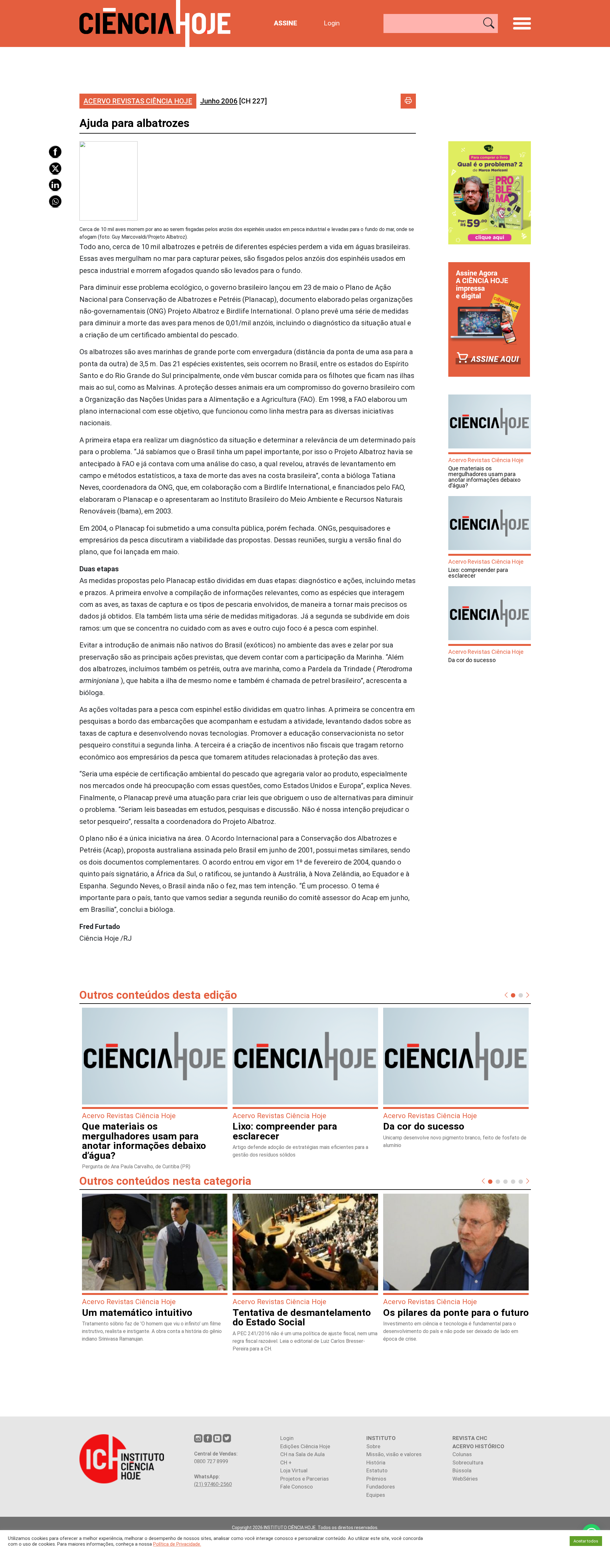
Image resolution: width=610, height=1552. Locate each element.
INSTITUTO (381, 1438)
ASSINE (285, 23)
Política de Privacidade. (177, 1544)
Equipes (375, 1495)
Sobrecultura (467, 1462)
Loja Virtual (294, 1470)
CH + (286, 1462)
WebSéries (465, 1479)
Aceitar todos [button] (585, 1541)
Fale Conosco (296, 1486)
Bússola (461, 1470)
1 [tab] (513, 995)
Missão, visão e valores (394, 1454)
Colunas (462, 1454)
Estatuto (377, 1470)
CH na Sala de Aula (302, 1454)
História (375, 1462)
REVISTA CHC (469, 1438)
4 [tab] (513, 1181)
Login (332, 23)
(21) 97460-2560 (213, 1484)
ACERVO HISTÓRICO (478, 1446)
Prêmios (376, 1479)
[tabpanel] (154, 1092)
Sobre (373, 1446)
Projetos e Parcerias (304, 1479)
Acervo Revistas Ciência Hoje (138, 101)
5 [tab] (521, 1181)
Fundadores (380, 1486)
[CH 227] (233, 101)
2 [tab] (521, 995)
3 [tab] (505, 1181)
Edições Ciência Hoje (305, 1446)
